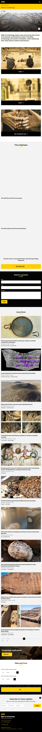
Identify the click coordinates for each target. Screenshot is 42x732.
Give (20, 689)
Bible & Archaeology (8, 7)
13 (37, 638)
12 (34, 638)
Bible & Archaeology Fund (20, 134)
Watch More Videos (20, 266)
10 (27, 638)
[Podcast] (21, 89)
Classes (20, 71)
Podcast (20, 103)
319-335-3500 (5, 722)
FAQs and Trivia (21, 663)
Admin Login (5, 724)
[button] (39, 2)
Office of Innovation (5, 5)
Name (2, 279)
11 (30, 638)
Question (3, 290)
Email (2, 285)
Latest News (21, 312)
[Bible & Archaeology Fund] (21, 121)
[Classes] (21, 58)
